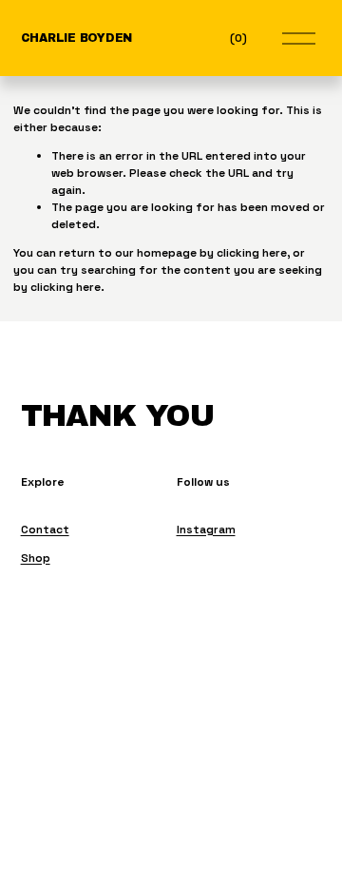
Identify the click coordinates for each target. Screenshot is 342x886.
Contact (45, 529)
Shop (35, 558)
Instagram (206, 529)
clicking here (252, 252)
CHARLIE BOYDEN (77, 38)
